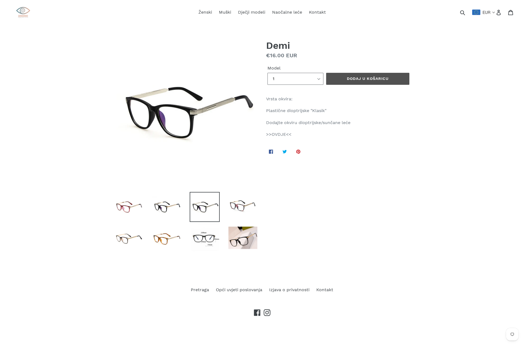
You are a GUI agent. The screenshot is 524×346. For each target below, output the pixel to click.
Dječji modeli (251, 12)
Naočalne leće (287, 12)
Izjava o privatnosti (289, 289)
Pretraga (200, 289)
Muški (225, 12)
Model (274, 68)
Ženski (205, 12)
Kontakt (317, 12)
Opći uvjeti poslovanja (239, 289)
